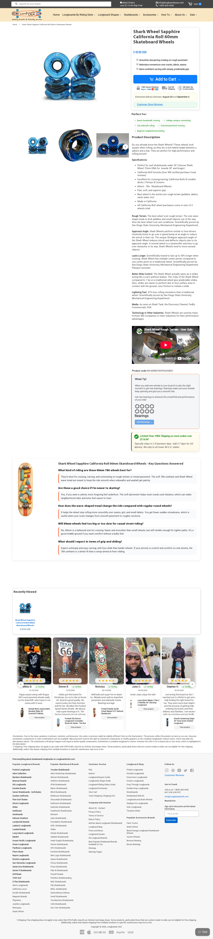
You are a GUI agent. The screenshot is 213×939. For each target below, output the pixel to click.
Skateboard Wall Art (135, 796)
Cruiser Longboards (135, 781)
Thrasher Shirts (133, 811)
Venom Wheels (133, 837)
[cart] (190, 4)
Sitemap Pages (95, 852)
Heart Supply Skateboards (62, 840)
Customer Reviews (174, 775)
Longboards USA (114, 927)
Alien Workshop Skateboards (63, 773)
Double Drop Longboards (137, 788)
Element (54, 814)
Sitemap (92, 848)
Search (92, 773)
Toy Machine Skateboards (62, 900)
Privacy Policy (95, 812)
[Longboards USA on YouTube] (179, 771)
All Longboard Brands (98, 838)
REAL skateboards (59, 889)
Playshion (16, 900)
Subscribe (171, 820)
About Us (180, 14)
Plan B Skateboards (59, 870)
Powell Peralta (57, 874)
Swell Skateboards (59, 896)
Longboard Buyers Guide (99, 777)
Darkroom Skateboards (61, 803)
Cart (197, 4)
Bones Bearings (133, 844)
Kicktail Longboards (135, 773)
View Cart (93, 792)
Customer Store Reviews (150, 104)
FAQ (90, 770)
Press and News (96, 830)
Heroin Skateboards (59, 844)
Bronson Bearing (134, 840)
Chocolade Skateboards (61, 799)
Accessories (150, 14)
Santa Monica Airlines (60, 893)
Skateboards (131, 14)
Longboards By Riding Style (77, 14)
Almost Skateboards (59, 777)
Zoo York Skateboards (60, 908)
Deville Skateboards (21, 893)
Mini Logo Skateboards (61, 855)
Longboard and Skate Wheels (139, 799)
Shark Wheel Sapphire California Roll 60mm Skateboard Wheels (25, 622)
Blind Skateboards (59, 792)
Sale (192, 14)
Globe (53, 829)
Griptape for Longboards (137, 803)
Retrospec (17, 908)
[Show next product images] (125, 147)
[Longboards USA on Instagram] (166, 771)
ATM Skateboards (58, 784)
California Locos (19, 889)
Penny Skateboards (59, 863)
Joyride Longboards (21, 904)
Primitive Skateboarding (61, 878)
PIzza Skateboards (59, 866)
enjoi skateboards (58, 818)
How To (165, 14)
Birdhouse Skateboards (61, 796)
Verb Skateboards (58, 904)
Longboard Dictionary (98, 788)
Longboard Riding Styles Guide (102, 784)
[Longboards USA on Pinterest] (173, 771)
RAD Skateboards (58, 881)
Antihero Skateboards (60, 781)
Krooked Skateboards (60, 851)
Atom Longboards (20, 885)
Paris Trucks (132, 823)
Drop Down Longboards (137, 777)
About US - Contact (97, 808)
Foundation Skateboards (61, 822)
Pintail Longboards (135, 770)
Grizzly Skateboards (59, 833)
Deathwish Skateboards (61, 811)
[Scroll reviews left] (21, 684)
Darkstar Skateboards (60, 807)
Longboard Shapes (108, 14)
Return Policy (94, 819)
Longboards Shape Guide (100, 781)
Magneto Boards (19, 896)
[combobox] (61, 4)
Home (56, 14)
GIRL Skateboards (59, 825)
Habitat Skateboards (60, 837)
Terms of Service (96, 815)
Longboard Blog (95, 827)
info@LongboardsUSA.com (177, 796)
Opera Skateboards (59, 859)
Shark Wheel (18, 911)
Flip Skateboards (58, 885)
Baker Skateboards (59, 788)
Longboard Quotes (97, 834)
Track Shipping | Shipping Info (102, 796)
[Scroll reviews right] (192, 684)
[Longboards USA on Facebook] (192, 771)
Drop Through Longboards (138, 784)
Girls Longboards (134, 807)
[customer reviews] (165, 48)
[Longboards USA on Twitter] (185, 771)
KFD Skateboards (58, 848)
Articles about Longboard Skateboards (105, 823)
